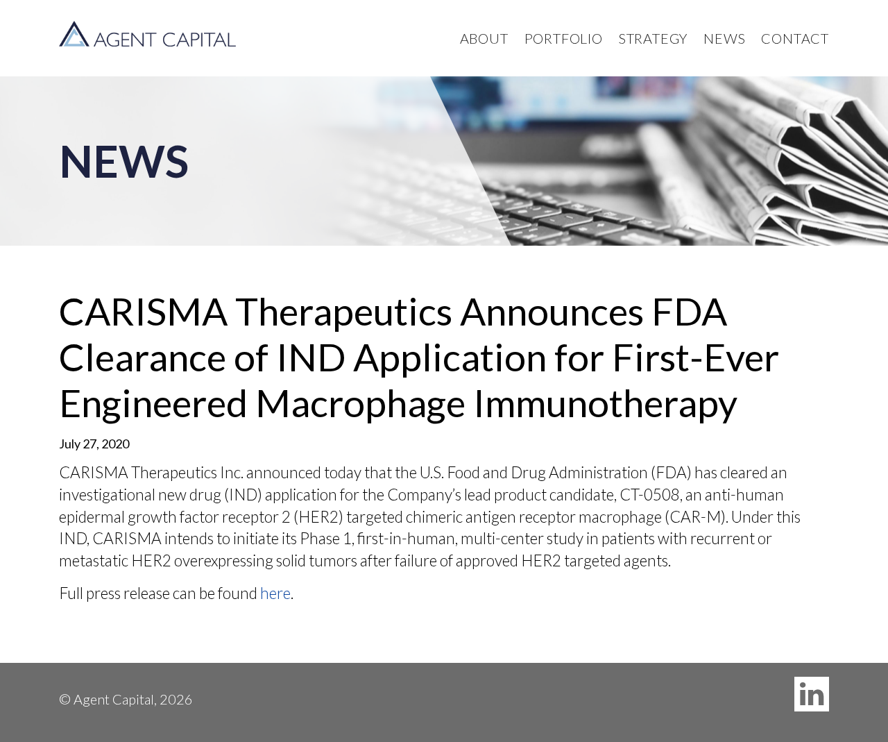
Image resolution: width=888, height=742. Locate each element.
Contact (795, 38)
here (275, 593)
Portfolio (563, 38)
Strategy (653, 38)
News (724, 38)
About (484, 38)
